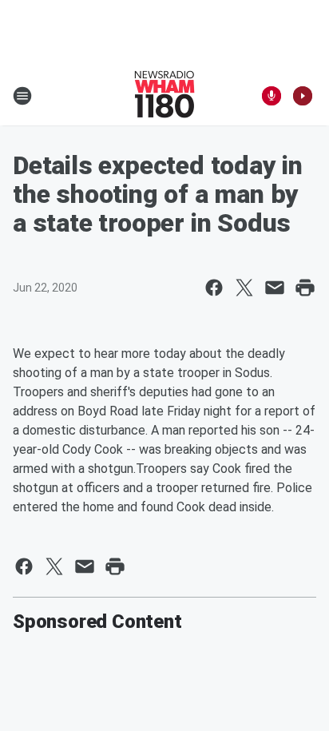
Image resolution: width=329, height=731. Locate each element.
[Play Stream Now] (302, 95)
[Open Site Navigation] (22, 95)
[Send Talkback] (271, 95)
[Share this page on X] (244, 287)
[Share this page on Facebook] (214, 287)
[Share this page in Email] (275, 287)
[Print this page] (305, 287)
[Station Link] (164, 95)
